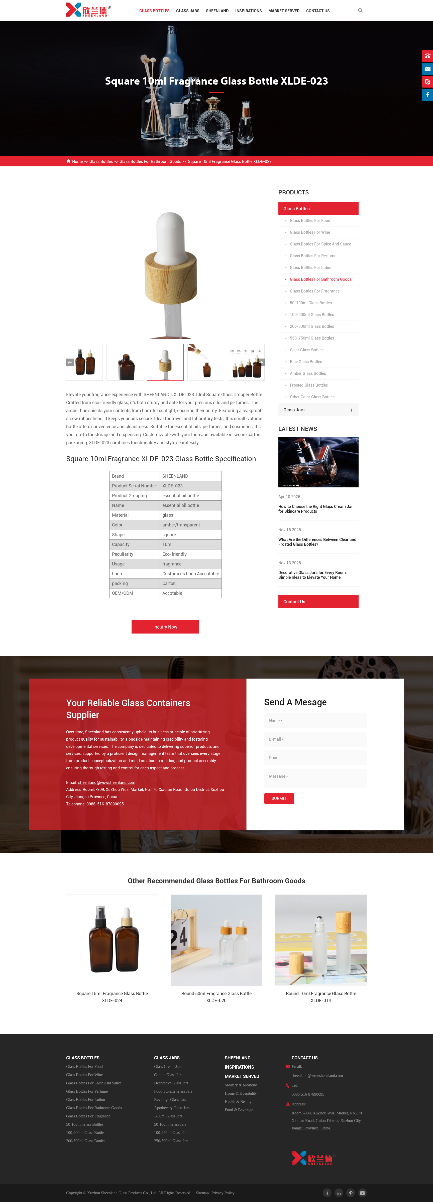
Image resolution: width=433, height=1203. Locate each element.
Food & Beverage (239, 1110)
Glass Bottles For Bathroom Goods (150, 161)
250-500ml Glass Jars (171, 1141)
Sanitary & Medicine (241, 1085)
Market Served (284, 11)
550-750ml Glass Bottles (312, 338)
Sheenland (217, 11)
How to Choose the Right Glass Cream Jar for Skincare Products (315, 509)
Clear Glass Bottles (306, 350)
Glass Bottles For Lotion (311, 267)
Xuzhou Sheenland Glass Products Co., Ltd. (122, 1193)
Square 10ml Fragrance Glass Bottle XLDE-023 (230, 161)
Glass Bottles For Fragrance (315, 291)
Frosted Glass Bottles (309, 385)
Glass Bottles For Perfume (313, 255)
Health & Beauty (238, 1101)
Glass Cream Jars (167, 1066)
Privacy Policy (223, 1193)
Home (77, 161)
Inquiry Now (165, 627)
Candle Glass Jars (168, 1075)
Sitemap (202, 1193)
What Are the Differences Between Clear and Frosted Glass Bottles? (317, 542)
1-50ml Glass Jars (168, 1116)
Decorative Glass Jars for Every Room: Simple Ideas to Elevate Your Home (312, 575)
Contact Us (318, 11)
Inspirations (248, 11)
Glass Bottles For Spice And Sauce (320, 244)
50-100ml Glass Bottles (311, 302)
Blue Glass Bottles (306, 361)
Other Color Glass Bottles (312, 397)
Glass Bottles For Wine (310, 232)
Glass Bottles (154, 11)
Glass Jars (187, 11)
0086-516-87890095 (105, 804)
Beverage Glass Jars (170, 1099)
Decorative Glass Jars (171, 1083)
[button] (70, 362)
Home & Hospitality (241, 1093)
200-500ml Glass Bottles (312, 326)
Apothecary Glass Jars (171, 1108)
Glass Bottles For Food (310, 220)
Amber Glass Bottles (308, 373)
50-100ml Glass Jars (170, 1124)
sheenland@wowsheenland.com (106, 782)
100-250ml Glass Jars (171, 1132)
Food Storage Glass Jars (173, 1091)
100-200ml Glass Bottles (312, 314)
